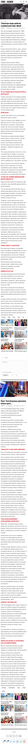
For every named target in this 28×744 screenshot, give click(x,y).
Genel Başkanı (12, 687)
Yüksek (3, 691)
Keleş (9, 317)
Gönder (5, 375)
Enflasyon (4, 687)
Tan (23, 317)
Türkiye (24, 687)
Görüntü (3, 317)
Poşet (14, 317)
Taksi (19, 317)
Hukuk (18, 687)
